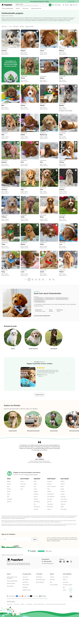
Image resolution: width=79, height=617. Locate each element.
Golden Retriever (33, 348)
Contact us (52, 577)
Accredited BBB (29, 604)
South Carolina (64, 501)
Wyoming (9, 501)
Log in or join (25, 577)
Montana (9, 489)
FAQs (51, 582)
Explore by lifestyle (11, 583)
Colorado (9, 484)
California (9, 481)
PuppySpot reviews (27, 589)
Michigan (35, 491)
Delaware (49, 484)
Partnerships (25, 587)
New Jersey (49, 499)
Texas (21, 489)
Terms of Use (9, 604)
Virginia (62, 506)
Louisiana (63, 494)
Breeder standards (40, 582)
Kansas (35, 489)
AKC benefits (25, 582)
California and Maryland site (39, 604)
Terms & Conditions (54, 584)
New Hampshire (50, 496)
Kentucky (63, 491)
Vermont (49, 509)
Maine (48, 489)
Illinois (35, 481)
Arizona (22, 481)
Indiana (35, 484)
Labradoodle (53, 348)
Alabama (62, 481)
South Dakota (37, 506)
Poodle (13, 348)
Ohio (35, 504)
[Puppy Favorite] (18, 31)
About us (18, 8)
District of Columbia (51, 486)
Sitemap (22, 604)
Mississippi (63, 496)
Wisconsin (36, 509)
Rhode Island (50, 506)
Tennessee (63, 504)
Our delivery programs (67, 584)
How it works (25, 8)
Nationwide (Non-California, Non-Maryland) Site (56, 604)
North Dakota (37, 501)
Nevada (8, 491)
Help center (52, 579)
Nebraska (36, 499)
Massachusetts (50, 494)
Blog (64, 587)
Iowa (35, 486)
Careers (64, 589)
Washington (9, 499)
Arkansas (63, 484)
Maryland (49, 491)
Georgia (62, 489)
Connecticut (49, 481)
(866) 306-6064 (47, 561)
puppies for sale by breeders (31, 474)
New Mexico (23, 484)
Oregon (8, 494)
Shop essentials (10, 586)
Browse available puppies (7, 8)
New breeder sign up (40, 579)
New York (49, 501)
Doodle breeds (13, 430)
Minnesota (36, 494)
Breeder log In (39, 577)
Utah (8, 496)
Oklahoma (22, 486)
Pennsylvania (50, 504)
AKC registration (26, 579)
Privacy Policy (17, 604)
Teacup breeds (54, 430)
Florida (62, 486)
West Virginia (63, 509)
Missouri (35, 496)
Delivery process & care (36, 8)
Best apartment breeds (33, 430)
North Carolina (64, 499)
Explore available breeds (12, 580)
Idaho (8, 486)
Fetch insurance (26, 584)
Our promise (65, 582)
